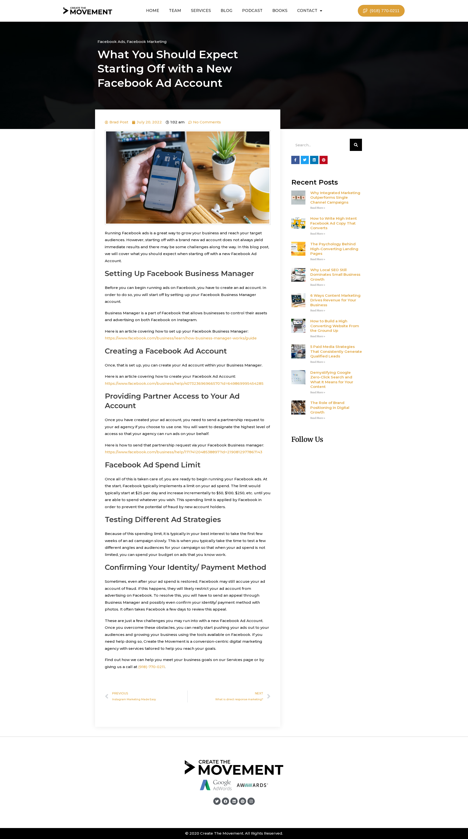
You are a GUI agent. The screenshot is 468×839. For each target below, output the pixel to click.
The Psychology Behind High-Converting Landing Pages (334, 249)
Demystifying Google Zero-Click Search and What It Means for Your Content (331, 379)
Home (152, 10)
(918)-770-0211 (151, 666)
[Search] (356, 145)
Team (175, 10)
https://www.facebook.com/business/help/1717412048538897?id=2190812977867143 (184, 452)
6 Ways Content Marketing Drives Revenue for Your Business (335, 300)
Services (201, 10)
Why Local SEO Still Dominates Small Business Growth (335, 274)
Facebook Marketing (147, 41)
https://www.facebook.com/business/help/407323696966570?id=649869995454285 (184, 383)
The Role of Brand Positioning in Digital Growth (329, 407)
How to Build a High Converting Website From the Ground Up (334, 326)
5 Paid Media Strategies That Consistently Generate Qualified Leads (336, 351)
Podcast (252, 10)
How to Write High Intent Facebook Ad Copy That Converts (333, 223)
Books (279, 10)
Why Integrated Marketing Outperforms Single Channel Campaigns (335, 197)
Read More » (317, 207)
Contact (307, 10)
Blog (226, 10)
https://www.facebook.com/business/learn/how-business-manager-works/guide (181, 338)
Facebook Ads (111, 41)
